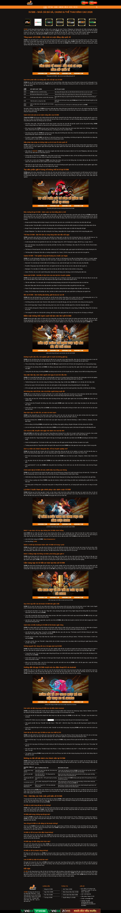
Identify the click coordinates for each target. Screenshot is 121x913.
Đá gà (70, 7)
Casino (56, 7)
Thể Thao (50, 7)
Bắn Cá (66, 7)
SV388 (45, 7)
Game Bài (61, 7)
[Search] (96, 7)
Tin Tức (75, 7)
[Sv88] (30, 2)
